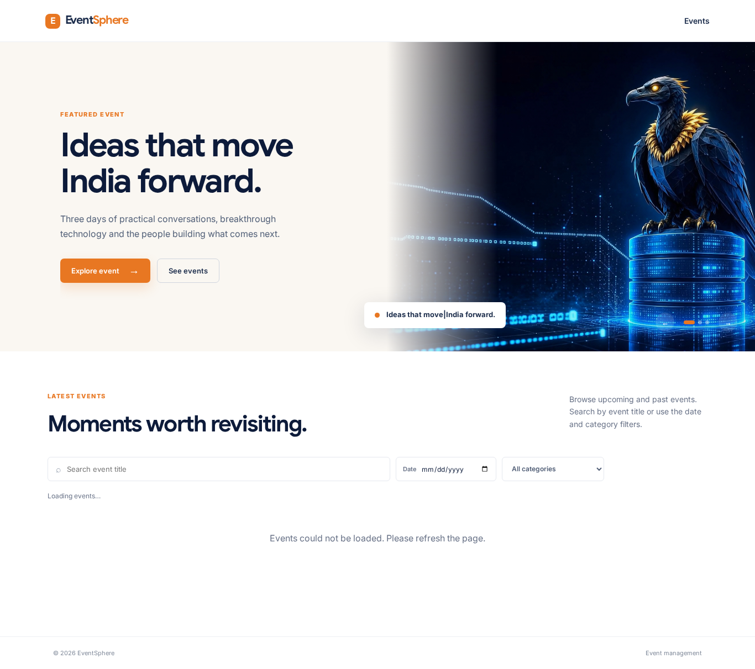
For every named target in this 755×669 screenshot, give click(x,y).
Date (410, 469)
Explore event (105, 270)
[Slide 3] (707, 322)
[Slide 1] (689, 322)
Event (89, 20)
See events (188, 270)
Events (697, 20)
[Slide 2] (700, 322)
